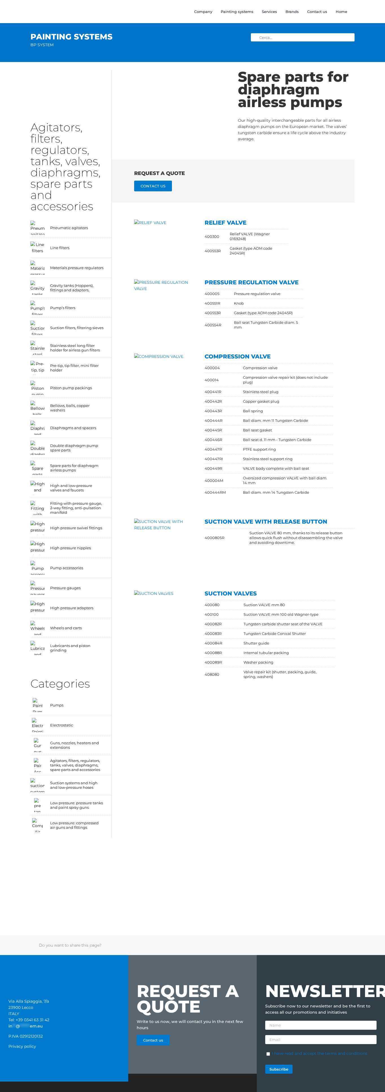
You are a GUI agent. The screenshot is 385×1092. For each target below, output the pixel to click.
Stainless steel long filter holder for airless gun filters (75, 347)
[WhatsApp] (313, 945)
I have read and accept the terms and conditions (319, 1053)
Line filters (59, 247)
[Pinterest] (327, 945)
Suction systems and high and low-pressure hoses (74, 785)
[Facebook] (283, 945)
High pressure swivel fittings (76, 528)
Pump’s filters (62, 307)
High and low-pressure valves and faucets (71, 487)
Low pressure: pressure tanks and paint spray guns (76, 805)
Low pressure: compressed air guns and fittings (74, 825)
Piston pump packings (71, 388)
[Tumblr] (320, 945)
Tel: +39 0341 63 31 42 (28, 1019)
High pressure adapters (71, 608)
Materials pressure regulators (76, 267)
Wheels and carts (66, 628)
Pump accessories (66, 568)
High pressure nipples (70, 548)
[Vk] (335, 945)
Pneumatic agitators (69, 227)
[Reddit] (298, 945)
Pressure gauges (65, 588)
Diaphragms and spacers (73, 428)
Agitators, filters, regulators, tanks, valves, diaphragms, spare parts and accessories (75, 765)
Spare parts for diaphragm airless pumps (74, 467)
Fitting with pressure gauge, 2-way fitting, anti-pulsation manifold (76, 508)
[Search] (353, 11)
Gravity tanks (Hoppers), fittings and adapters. (72, 287)
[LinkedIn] (305, 945)
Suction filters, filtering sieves (76, 327)
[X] (291, 945)
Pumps (56, 705)
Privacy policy (22, 1046)
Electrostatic (61, 725)
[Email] (342, 945)
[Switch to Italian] (372, 11)
